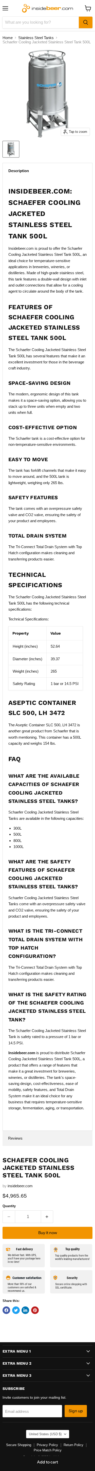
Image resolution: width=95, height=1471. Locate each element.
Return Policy (73, 1445)
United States (45, 1434)
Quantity (9, 1206)
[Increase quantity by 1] (47, 1216)
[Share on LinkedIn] (25, 1310)
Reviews (15, 1138)
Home (8, 38)
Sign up (76, 1411)
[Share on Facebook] (6, 1310)
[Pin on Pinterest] (35, 1310)
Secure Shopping (18, 1445)
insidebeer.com (20, 1186)
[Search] (85, 22)
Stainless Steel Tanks (36, 38)
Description (18, 171)
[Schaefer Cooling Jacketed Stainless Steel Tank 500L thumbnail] (11, 149)
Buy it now (47, 1232)
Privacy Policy (47, 1445)
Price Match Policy (48, 1450)
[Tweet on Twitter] (16, 1310)
